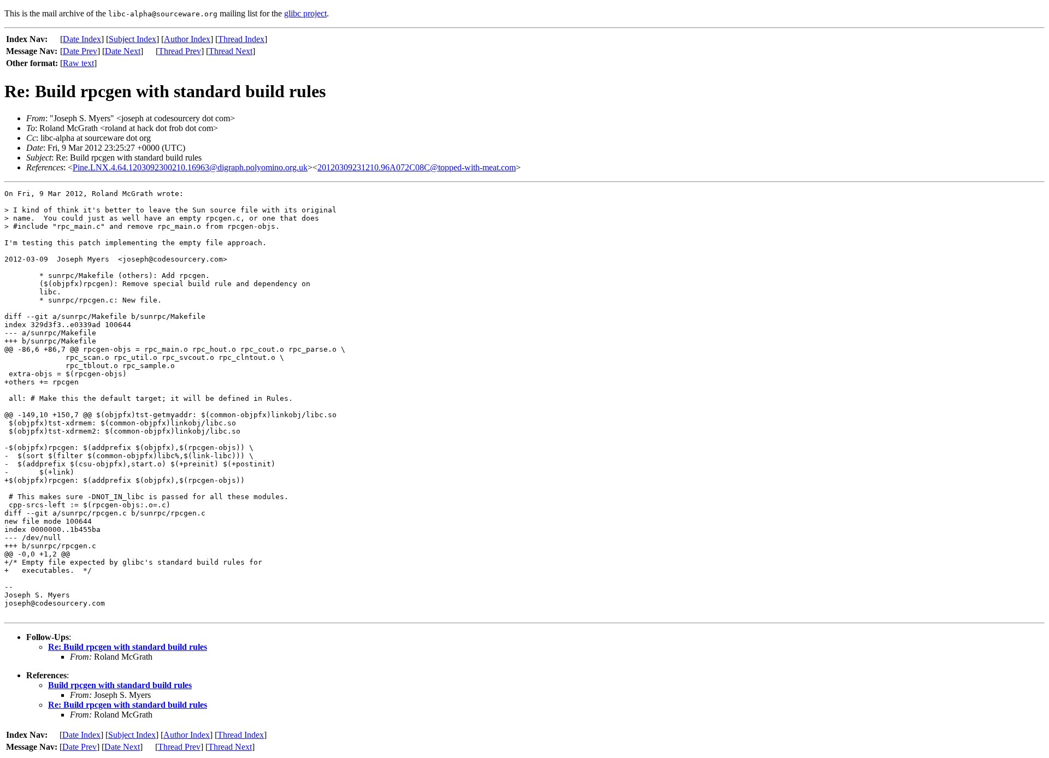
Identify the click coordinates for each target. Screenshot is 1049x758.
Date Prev (80, 51)
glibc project (305, 13)
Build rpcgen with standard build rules (120, 685)
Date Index (82, 39)
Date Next (122, 51)
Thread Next (230, 51)
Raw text (78, 63)
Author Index (187, 39)
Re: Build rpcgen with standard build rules (127, 647)
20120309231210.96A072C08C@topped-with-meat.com (416, 167)
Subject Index (132, 39)
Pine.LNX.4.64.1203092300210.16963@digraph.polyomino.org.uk (190, 167)
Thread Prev (179, 51)
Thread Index (241, 39)
